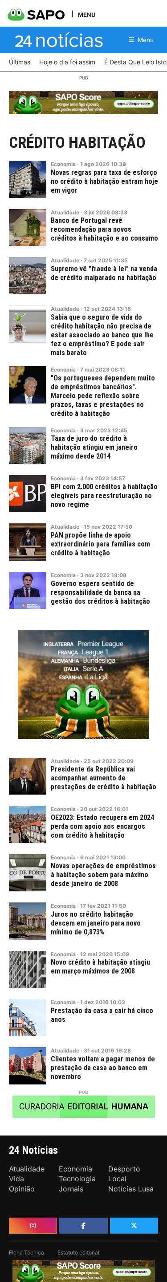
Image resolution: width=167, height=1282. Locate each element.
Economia (63, 164)
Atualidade (65, 212)
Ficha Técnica (26, 1252)
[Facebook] (83, 1226)
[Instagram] (33, 1226)
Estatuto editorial (78, 1252)
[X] (134, 1226)
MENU (86, 14)
